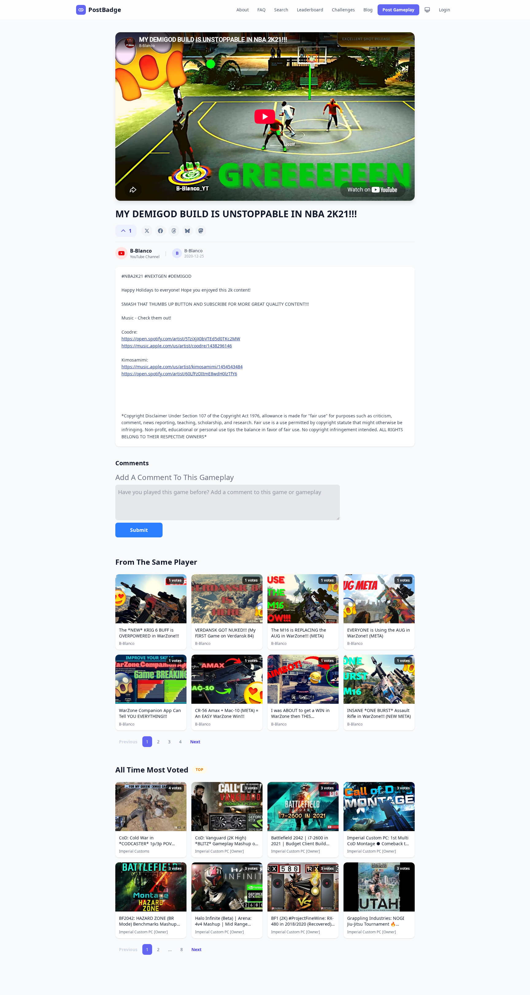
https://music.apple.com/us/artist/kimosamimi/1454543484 (182, 367)
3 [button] (169, 742)
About (242, 10)
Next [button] (195, 742)
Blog (368, 10)
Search (281, 10)
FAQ (261, 10)
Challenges (343, 10)
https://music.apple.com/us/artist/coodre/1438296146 (176, 346)
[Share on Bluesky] (187, 230)
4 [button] (180, 742)
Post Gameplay (398, 10)
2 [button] (158, 742)
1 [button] (147, 742)
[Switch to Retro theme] (427, 9)
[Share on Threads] (173, 230)
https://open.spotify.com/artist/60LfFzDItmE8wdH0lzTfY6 (179, 374)
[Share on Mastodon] (200, 230)
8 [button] (181, 949)
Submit (139, 530)
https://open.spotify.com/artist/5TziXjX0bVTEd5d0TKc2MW (180, 339)
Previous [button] (128, 742)
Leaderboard (310, 10)
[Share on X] (146, 230)
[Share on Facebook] (160, 230)
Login (444, 10)
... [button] (170, 949)
